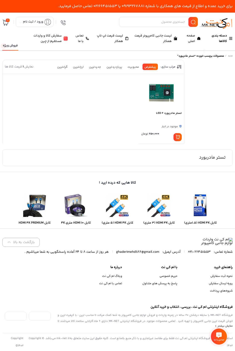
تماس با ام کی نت (110, 283)
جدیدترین (95, 67)
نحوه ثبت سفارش (221, 276)
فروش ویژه (10, 45)
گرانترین (62, 67)
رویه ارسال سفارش (221, 283)
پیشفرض (150, 67)
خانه (230, 56)
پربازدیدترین (114, 67)
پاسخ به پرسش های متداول (159, 283)
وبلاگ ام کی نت (112, 276)
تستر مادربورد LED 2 (169, 113)
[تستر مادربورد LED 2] (161, 92)
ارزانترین (78, 67)
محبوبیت (133, 67)
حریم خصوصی (168, 276)
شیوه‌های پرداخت (221, 291)
